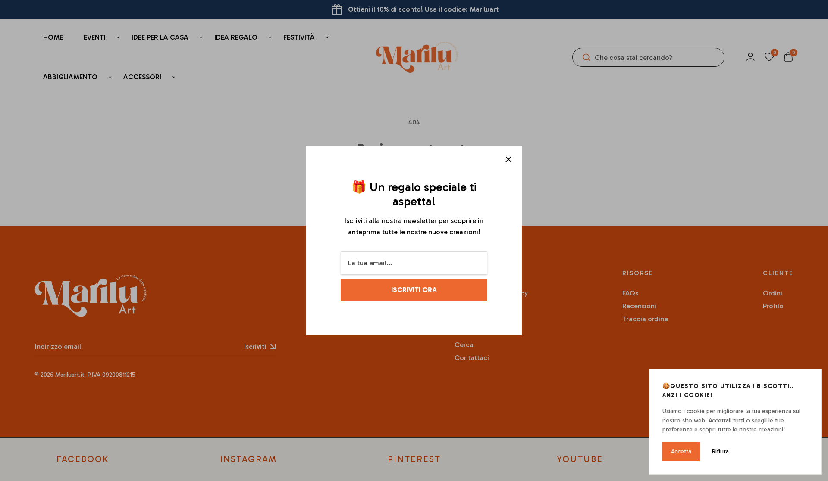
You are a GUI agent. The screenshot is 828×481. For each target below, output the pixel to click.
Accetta (681, 451)
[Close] (508, 159)
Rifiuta (720, 451)
